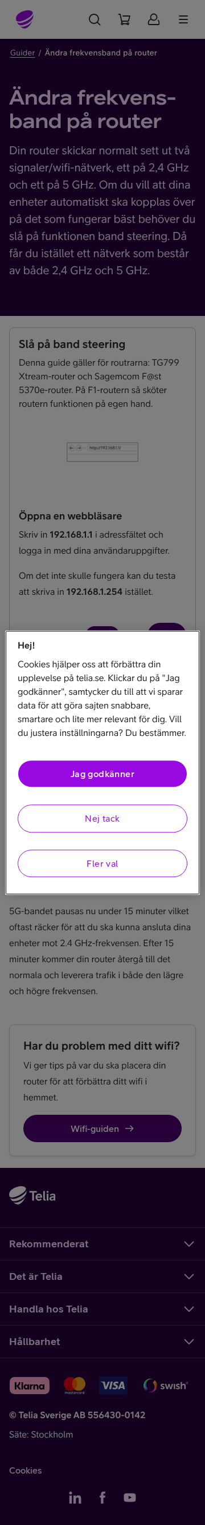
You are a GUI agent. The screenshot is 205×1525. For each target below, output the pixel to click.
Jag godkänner (102, 773)
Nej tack (102, 819)
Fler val (102, 863)
